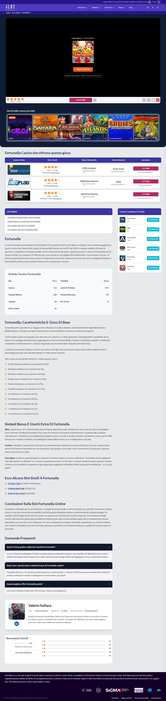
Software (95, 7)
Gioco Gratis (83, 69)
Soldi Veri (108, 7)
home (8, 12)
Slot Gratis (81, 7)
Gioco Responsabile (142, 698)
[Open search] (158, 7)
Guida (120, 7)
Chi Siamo (115, 698)
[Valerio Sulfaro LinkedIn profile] (16, 623)
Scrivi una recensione (23, 653)
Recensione (153, 220)
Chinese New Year (16, 488)
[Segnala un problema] (158, 100)
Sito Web (146, 168)
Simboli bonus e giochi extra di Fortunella (24, 221)
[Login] (153, 8)
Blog (131, 7)
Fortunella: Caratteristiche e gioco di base (24, 217)
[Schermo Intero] (144, 100)
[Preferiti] (148, 8)
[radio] (8, 99)
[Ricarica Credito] (148, 100)
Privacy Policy (156, 698)
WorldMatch (90, 38)
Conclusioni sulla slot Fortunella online (23, 230)
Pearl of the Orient (16, 493)
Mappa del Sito (127, 698)
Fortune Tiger (14, 483)
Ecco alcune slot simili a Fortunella (21, 226)
